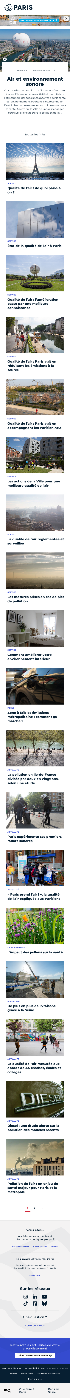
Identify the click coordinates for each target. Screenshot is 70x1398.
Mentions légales (11, 1368)
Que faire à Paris (26, 1391)
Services (22, 70)
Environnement (42, 70)
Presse (14, 1373)
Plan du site (35, 1379)
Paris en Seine (53, 1391)
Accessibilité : (46, 1368)
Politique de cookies (48, 1373)
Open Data (27, 1373)
